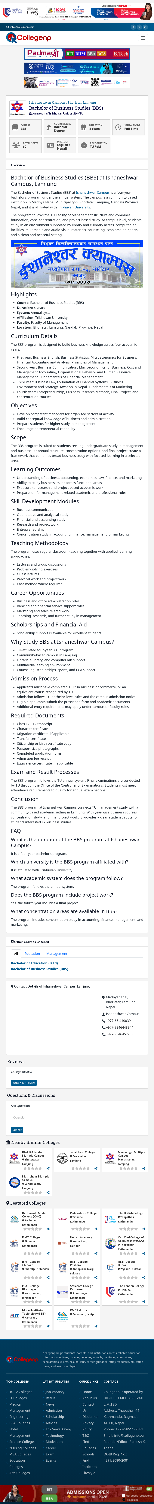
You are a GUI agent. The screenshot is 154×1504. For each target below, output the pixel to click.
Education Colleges (17, 1463)
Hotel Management (19, 1432)
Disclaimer (90, 1416)
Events (51, 1460)
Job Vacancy (55, 1392)
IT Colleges (18, 1398)
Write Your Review (24, 1082)
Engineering (19, 1416)
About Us (89, 1398)
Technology (55, 1435)
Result (50, 1398)
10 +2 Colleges (20, 1392)
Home (87, 1392)
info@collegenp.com (22, 26)
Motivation (54, 1441)
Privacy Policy (88, 1426)
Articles (51, 1423)
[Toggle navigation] (143, 38)
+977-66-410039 (118, 1020)
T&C (85, 1435)
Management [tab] (56, 953)
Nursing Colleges (22, 1448)
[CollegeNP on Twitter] (139, 27)
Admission (54, 1410)
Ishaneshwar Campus (62, 102)
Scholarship (55, 1416)
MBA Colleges (20, 1454)
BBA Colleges (19, 1423)
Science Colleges (22, 1441)
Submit (17, 1130)
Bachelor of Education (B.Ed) (34, 963)
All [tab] (16, 953)
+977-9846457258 (119, 1034)
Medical (15, 1404)
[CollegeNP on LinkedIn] (145, 27)
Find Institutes (89, 1463)
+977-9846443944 (119, 1027)
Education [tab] (32, 953)
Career (51, 1448)
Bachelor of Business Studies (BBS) (39, 968)
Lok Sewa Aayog (58, 1429)
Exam (50, 1454)
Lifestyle (88, 1473)
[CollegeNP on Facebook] (133, 27)
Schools (88, 1454)
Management (19, 1410)
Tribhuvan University (74, 207)
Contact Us (88, 1407)
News (50, 1404)
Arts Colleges (19, 1473)
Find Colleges (89, 1444)
